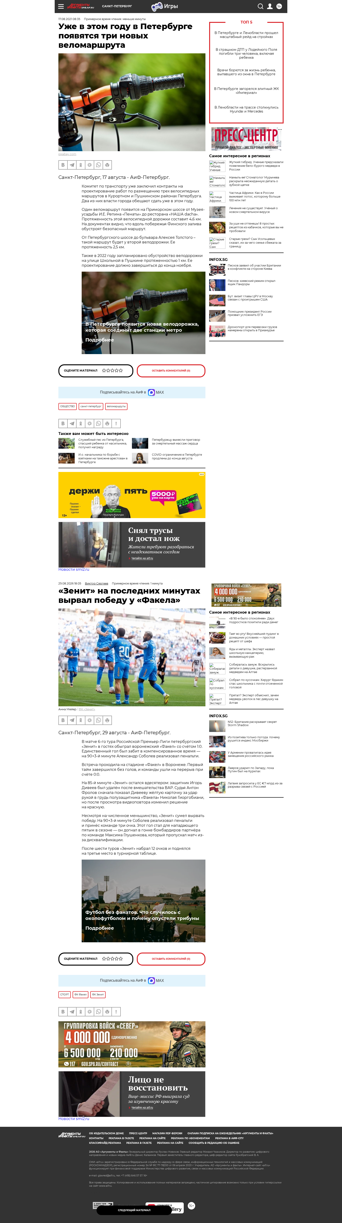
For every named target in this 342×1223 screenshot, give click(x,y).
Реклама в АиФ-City (229, 1138)
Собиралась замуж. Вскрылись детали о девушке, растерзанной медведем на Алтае (253, 668)
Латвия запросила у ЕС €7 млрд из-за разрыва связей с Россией (255, 785)
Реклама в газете (121, 1138)
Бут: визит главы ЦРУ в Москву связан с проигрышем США (250, 298)
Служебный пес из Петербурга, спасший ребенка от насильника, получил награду (102, 443)
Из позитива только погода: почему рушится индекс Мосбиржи (254, 739)
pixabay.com (67, 154)
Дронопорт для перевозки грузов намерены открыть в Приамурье (252, 328)
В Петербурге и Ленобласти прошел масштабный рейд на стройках (246, 35)
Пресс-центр (138, 1133)
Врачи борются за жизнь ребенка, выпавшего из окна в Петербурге (246, 72)
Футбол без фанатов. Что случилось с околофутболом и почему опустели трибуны (142, 915)
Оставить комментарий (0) (171, 370)
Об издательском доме (106, 1133)
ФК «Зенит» (87, 709)
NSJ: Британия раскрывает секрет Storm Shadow (252, 723)
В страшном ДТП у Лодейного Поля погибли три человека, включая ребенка (246, 54)
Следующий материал (134, 1210)
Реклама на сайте (152, 1138)
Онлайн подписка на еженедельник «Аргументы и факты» (230, 1133)
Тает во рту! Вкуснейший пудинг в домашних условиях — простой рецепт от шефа (254, 637)
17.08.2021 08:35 (69, 19)
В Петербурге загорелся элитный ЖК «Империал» (246, 91)
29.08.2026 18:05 (69, 583)
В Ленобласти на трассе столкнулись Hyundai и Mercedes (246, 109)
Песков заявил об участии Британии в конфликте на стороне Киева (254, 267)
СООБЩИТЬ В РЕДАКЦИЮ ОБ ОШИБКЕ (214, 1142)
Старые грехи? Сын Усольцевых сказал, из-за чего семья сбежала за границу (255, 242)
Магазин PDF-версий (167, 1133)
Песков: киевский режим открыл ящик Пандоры (251, 282)
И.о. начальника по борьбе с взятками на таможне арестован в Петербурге (102, 458)
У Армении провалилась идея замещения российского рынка (251, 754)
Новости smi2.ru (73, 569)
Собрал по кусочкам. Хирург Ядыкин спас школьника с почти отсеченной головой (256, 683)
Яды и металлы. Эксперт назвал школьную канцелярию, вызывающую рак (252, 652)
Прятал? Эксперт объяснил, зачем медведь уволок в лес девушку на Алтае (254, 698)
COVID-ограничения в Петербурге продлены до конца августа (177, 456)
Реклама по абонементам (190, 1138)
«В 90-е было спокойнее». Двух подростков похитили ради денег (253, 620)
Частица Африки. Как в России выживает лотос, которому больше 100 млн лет (254, 196)
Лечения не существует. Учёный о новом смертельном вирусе (253, 210)
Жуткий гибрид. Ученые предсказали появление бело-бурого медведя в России (256, 165)
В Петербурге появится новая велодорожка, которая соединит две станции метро (142, 327)
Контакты (96, 1138)
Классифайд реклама (105, 1142)
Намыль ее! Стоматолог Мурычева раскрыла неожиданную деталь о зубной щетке (254, 181)
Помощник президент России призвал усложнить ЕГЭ (250, 313)
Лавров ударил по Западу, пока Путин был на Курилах (251, 769)
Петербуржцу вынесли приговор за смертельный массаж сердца (176, 441)
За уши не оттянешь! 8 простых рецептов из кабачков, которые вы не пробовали (256, 227)
